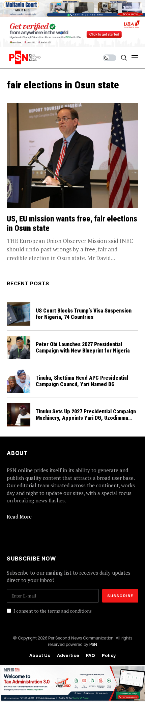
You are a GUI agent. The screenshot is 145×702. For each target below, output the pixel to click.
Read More (19, 516)
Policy (109, 655)
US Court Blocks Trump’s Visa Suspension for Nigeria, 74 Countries (84, 313)
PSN (93, 644)
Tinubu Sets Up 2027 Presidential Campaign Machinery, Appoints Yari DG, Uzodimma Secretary (86, 417)
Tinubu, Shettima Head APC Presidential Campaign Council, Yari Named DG (82, 381)
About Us (39, 655)
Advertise (68, 655)
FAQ (90, 655)
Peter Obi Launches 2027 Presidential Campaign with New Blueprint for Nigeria (83, 347)
